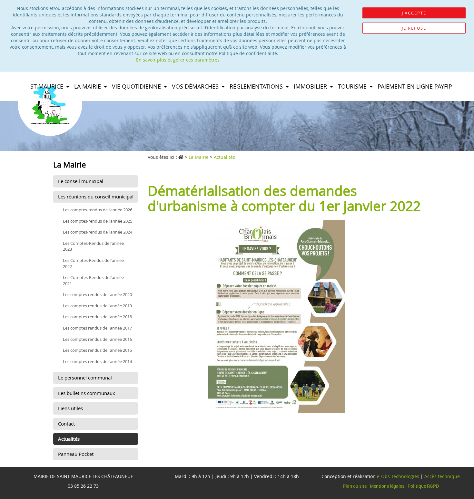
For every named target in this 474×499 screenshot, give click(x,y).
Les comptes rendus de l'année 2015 (97, 350)
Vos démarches (196, 86)
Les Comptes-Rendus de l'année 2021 (93, 280)
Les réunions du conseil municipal (95, 196)
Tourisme (353, 86)
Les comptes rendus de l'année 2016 (97, 339)
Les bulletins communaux (86, 393)
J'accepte (414, 13)
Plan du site (355, 486)
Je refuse (414, 28)
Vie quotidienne (137, 86)
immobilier (311, 86)
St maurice (47, 86)
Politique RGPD (423, 486)
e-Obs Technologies (398, 476)
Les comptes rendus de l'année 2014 (97, 361)
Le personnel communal (85, 377)
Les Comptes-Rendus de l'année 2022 (93, 263)
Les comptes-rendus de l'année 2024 (97, 232)
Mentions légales (387, 486)
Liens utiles (70, 408)
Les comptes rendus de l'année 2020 (97, 294)
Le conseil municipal (80, 181)
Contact (66, 423)
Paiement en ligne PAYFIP (415, 86)
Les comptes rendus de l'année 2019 (97, 306)
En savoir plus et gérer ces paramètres (178, 60)
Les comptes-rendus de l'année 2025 (97, 221)
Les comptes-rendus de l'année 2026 (97, 210)
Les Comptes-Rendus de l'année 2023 (93, 246)
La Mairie (88, 86)
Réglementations (257, 86)
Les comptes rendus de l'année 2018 (97, 317)
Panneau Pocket (76, 454)
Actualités (69, 439)
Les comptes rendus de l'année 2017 (97, 328)
